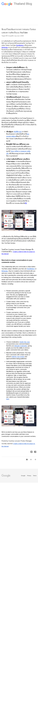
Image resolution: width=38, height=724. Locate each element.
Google (23, 475)
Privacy (29, 475)
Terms (34, 475)
